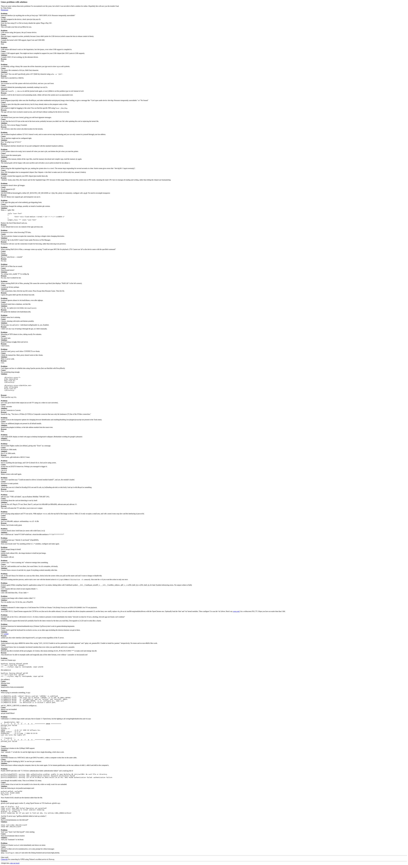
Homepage (4, 10)
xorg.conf (236, 611)
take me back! (15, 863)
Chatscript (4, 859)
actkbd (6, 634)
